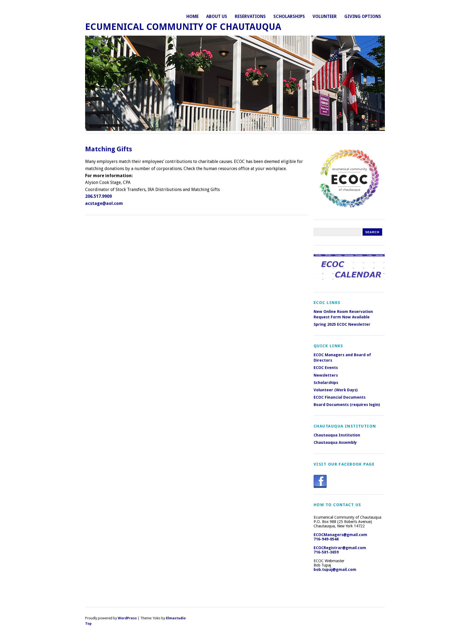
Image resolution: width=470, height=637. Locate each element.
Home (192, 16)
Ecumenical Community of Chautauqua (183, 26)
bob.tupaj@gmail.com (335, 569)
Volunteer (325, 16)
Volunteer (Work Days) (336, 390)
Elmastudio (176, 618)
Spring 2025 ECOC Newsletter (342, 324)
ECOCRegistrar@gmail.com (340, 548)
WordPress (127, 618)
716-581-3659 (326, 552)
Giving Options (362, 16)
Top (88, 623)
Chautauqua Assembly (335, 442)
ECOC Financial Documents (340, 397)
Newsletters (326, 375)
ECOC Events (326, 367)
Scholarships (289, 16)
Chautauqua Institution (337, 435)
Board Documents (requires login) (347, 404)
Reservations (250, 16)
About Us (216, 16)
